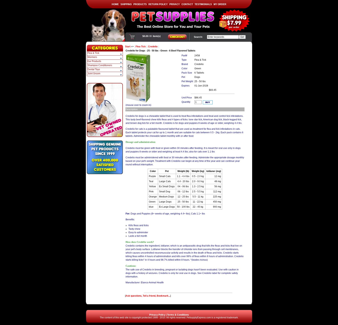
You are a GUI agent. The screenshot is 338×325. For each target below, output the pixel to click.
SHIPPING (126, 4)
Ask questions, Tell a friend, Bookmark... (148, 295)
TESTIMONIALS (203, 4)
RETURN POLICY (158, 4)
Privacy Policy (157, 314)
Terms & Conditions (178, 314)
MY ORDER (220, 4)
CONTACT (187, 4)
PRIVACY (174, 4)
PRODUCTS (140, 4)
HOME (115, 4)
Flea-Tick (141, 46)
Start (127, 46)
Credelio (152, 46)
